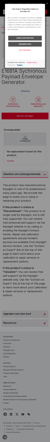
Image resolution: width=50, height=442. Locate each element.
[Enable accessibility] (5, 437)
